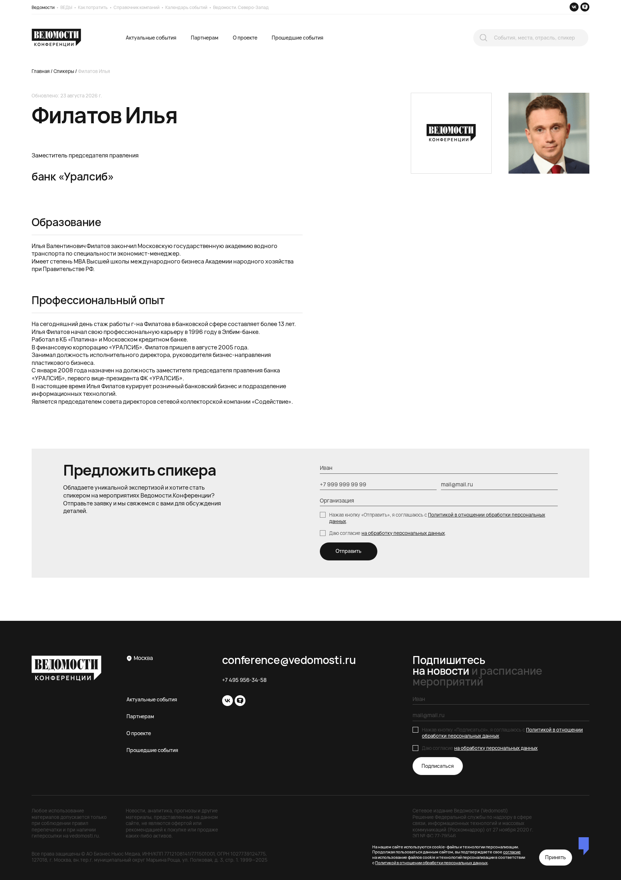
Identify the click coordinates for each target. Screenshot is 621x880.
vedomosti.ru (84, 836)
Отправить (349, 550)
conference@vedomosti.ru (289, 660)
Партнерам (204, 37)
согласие (512, 851)
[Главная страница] (56, 38)
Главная (41, 71)
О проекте (245, 37)
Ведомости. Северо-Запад (241, 7)
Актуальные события (151, 37)
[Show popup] (483, 38)
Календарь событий (186, 7)
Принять (555, 857)
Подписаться (438, 765)
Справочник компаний (137, 7)
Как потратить (93, 7)
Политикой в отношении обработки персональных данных (437, 518)
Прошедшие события (297, 37)
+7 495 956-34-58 (244, 680)
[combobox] (530, 37)
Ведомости (43, 7)
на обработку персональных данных (403, 533)
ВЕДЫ (66, 7)
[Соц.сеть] (574, 7)
